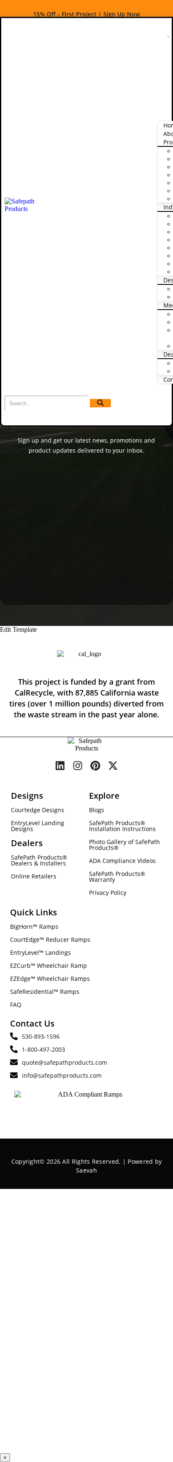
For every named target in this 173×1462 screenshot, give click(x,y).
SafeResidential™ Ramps (44, 992)
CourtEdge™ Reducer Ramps (50, 939)
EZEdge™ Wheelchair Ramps (50, 978)
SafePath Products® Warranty (117, 876)
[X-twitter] (113, 766)
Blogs (96, 810)
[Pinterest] (95, 766)
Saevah (86, 1170)
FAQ (15, 1005)
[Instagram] (78, 766)
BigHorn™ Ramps (34, 926)
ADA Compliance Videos (122, 861)
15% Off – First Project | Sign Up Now (86, 14)
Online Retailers (33, 876)
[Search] (100, 403)
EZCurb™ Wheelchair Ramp (48, 965)
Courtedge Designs (37, 810)
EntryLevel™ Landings (40, 952)
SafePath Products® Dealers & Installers (39, 860)
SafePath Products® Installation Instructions (122, 826)
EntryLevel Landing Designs (37, 826)
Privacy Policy (107, 892)
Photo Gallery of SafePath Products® (124, 845)
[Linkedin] (60, 766)
